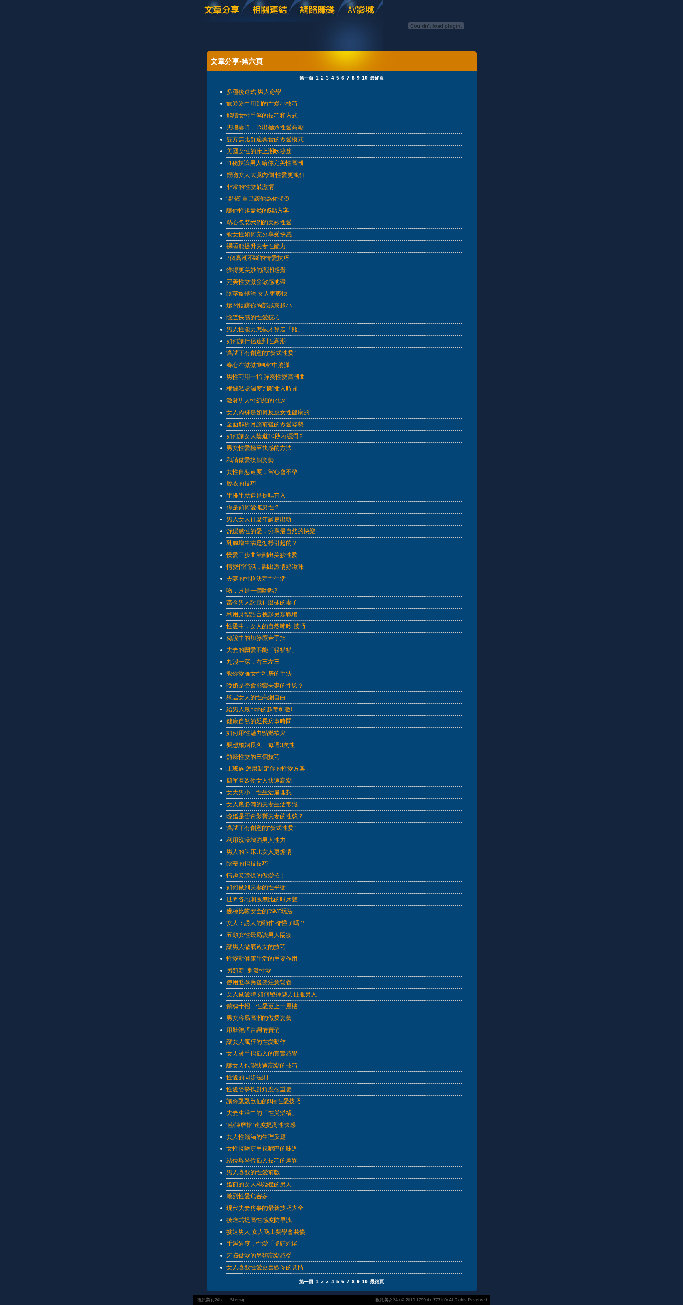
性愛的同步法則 (247, 1077)
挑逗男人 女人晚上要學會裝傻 (265, 1231)
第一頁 (306, 78)
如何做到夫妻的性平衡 (256, 887)
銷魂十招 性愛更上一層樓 (262, 1006)
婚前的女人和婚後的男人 (259, 1184)
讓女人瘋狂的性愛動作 (256, 1041)
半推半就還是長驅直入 (256, 495)
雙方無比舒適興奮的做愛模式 (265, 139)
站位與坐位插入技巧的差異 (262, 1160)
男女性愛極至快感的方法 (259, 447)
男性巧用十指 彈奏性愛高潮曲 (265, 376)
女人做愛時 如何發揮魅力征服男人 (271, 994)
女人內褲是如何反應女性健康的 (267, 412)
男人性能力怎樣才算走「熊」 (265, 329)
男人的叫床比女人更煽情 (259, 851)
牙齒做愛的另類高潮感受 (259, 1255)
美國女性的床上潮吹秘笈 (259, 151)
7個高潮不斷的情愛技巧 (257, 258)
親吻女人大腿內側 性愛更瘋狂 (265, 174)
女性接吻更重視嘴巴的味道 (262, 1148)
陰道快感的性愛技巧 (253, 317)
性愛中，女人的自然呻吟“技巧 (266, 626)
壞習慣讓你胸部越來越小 (259, 305)
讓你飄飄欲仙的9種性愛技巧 (263, 1101)
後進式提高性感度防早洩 (259, 1219)
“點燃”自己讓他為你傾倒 (258, 198)
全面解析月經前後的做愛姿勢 (265, 424)
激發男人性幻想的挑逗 (256, 400)
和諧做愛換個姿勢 (250, 459)
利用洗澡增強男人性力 (256, 839)
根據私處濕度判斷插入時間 (262, 388)
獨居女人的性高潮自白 (256, 697)
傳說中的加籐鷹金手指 (256, 637)
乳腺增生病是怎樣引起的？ (262, 542)
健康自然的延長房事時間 (259, 721)
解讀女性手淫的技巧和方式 (262, 115)
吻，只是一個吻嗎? (251, 590)
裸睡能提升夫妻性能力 (256, 246)
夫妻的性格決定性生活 (256, 578)
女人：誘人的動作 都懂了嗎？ (265, 922)
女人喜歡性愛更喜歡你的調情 (265, 1267)
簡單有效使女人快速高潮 (259, 780)
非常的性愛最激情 (250, 186)
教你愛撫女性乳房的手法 (259, 673)
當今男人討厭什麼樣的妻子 (262, 602)
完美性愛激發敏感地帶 (256, 281)
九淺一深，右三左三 (253, 661)
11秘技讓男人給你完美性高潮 (264, 163)
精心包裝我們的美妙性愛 (259, 222)
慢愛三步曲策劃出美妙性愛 (262, 554)
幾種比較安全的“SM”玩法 (259, 911)
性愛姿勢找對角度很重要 (259, 1089)
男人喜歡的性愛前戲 (253, 1172)
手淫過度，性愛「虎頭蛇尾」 (265, 1243)
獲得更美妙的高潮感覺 (256, 269)
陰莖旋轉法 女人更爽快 (256, 293)
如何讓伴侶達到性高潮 (256, 341)
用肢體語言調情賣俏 (253, 1029)
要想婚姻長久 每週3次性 (260, 744)
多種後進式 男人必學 (253, 91)
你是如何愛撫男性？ (253, 507)
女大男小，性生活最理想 (259, 792)
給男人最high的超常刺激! (259, 709)
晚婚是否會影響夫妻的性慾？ (265, 685)
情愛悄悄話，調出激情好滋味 (265, 566)
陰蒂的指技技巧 (247, 863)
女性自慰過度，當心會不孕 (262, 471)
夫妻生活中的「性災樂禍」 (262, 1112)
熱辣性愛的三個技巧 (253, 756)
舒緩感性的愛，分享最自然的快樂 (270, 531)
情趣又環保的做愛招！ (256, 875)
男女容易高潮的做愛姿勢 (259, 1017)
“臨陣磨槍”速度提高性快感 (261, 1124)
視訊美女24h (209, 1299)
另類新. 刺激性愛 (248, 970)
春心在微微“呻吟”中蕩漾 (258, 364)
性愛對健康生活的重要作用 (262, 958)
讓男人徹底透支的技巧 (256, 946)
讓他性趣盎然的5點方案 (257, 210)
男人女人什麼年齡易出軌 (259, 519)
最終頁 (377, 78)
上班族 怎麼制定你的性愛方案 (265, 768)
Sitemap (237, 1299)
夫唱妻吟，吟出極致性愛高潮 (265, 127)
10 (365, 78)
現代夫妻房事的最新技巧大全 (265, 1207)
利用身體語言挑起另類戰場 (262, 614)
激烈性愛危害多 (247, 1196)
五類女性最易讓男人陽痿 (259, 934)
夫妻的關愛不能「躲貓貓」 (262, 649)
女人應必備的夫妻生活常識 (262, 804)
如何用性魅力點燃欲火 (256, 732)
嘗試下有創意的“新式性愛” (261, 353)
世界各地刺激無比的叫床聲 (262, 899)
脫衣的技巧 (241, 483)
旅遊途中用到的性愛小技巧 (262, 103)
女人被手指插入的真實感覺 (262, 1053)
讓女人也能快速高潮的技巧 (262, 1065)
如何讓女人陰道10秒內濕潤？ (265, 436)
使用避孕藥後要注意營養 (259, 982)
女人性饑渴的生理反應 (256, 1136)
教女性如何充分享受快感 (259, 234)
